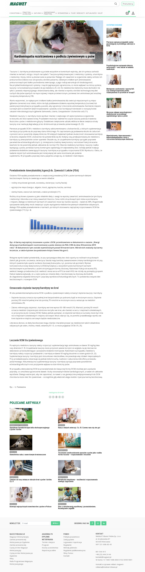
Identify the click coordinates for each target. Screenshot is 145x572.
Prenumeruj (128, 4)
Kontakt (66, 556)
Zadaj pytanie (68, 539)
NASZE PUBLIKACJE (17, 534)
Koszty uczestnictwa (50, 548)
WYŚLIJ (55, 523)
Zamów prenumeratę (18, 539)
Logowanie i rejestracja (72, 542)
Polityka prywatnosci (71, 537)
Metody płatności (70, 548)
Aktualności (91, 13)
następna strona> (56, 392)
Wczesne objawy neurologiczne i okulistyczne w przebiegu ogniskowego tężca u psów (119, 114)
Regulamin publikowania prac (74, 550)
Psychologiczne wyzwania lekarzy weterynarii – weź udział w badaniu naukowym (119, 67)
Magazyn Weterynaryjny (19, 537)
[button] (15, 13)
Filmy (73, 13)
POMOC (66, 534)
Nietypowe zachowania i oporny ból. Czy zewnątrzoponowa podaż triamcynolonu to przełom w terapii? (120, 91)
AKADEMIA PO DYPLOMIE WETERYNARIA (47, 537)
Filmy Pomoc (68, 553)
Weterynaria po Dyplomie (20, 542)
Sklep (100, 13)
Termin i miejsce (48, 542)
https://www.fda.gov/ (57, 250)
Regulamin (67, 545)
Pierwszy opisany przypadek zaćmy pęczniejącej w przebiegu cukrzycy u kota (120, 44)
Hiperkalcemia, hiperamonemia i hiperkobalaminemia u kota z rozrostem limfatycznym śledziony (119, 137)
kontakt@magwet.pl (103, 557)
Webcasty (81, 13)
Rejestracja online (49, 550)
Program (45, 545)
